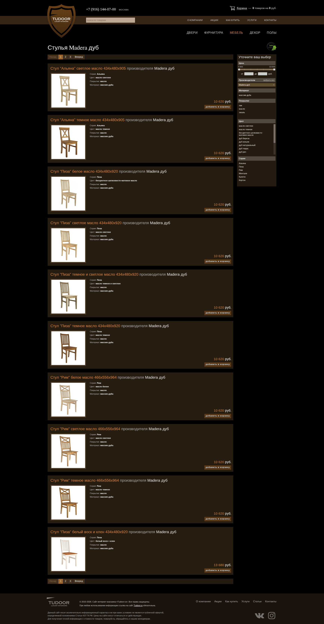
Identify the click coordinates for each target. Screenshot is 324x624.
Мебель (236, 32)
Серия (242, 158)
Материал (244, 90)
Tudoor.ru (61, 21)
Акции (214, 20)
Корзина (242, 8)
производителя (112, 68)
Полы (271, 32)
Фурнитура (213, 32)
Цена (241, 63)
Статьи (257, 601)
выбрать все (268, 80)
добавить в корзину (218, 107)
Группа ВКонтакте (259, 615)
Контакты (270, 20)
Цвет (241, 121)
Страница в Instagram (271, 615)
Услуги (251, 20)
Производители (247, 80)
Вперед (79, 57)
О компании (195, 20)
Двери (192, 32)
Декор (255, 32)
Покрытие (244, 101)
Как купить (233, 20)
